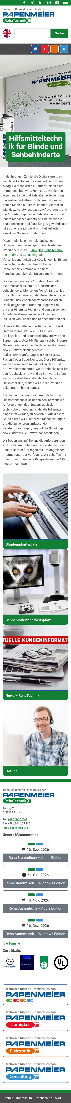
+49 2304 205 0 (17, 819)
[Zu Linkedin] (40, 3)
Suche (59, 33)
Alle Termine (11, 943)
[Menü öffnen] (5, 49)
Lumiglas (37, 250)
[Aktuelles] (35, 662)
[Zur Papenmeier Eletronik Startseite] (35, 1045)
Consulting (30, 255)
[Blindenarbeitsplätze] (35, 511)
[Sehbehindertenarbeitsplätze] (35, 587)
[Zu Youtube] (57, 3)
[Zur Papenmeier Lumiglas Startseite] (35, 1019)
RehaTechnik (53, 250)
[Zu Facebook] (24, 3)
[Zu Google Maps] (65, 3)
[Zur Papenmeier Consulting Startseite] (35, 1071)
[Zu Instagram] (49, 3)
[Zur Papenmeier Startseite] (35, 994)
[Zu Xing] (32, 3)
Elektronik (9, 255)
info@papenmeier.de (15, 827)
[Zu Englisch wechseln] (7, 33)
